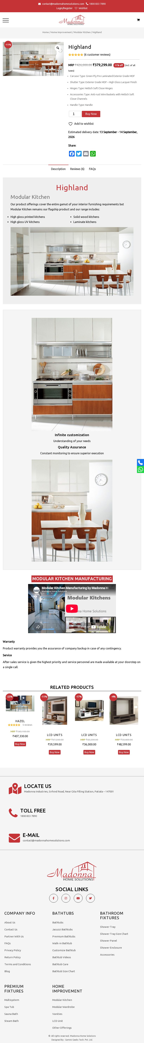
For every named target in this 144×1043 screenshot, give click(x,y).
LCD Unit (57, 1020)
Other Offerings (62, 1027)
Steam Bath (11, 1020)
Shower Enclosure (111, 947)
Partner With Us (14, 936)
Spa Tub (9, 1006)
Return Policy (12, 957)
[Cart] (138, 19)
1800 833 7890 (97, 3)
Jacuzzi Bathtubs (62, 929)
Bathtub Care (60, 964)
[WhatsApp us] (140, 469)
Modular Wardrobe (63, 1006)
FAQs (7, 943)
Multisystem (11, 999)
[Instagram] (65, 898)
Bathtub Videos (61, 957)
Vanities (57, 1013)
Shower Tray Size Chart (114, 933)
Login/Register (65, 8)
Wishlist (82, 8)
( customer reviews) (97, 54)
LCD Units (55, 734)
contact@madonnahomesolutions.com (63, 3)
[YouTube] (78, 898)
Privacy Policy (12, 950)
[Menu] (6, 20)
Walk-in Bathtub (62, 943)
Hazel (20, 721)
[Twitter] (90, 898)
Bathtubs (57, 922)
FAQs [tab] (92, 168)
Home (45, 32)
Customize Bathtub (64, 950)
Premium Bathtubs (63, 936)
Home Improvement (61, 32)
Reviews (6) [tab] (77, 168)
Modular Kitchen (82, 32)
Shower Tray (107, 926)
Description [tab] (58, 168)
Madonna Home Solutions (83, 1036)
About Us (9, 922)
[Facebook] (53, 898)
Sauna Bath (11, 1013)
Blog (7, 971)
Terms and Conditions (17, 964)
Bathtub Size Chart (63, 971)
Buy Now (91, 113)
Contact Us (10, 929)
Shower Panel (108, 940)
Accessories (107, 954)
